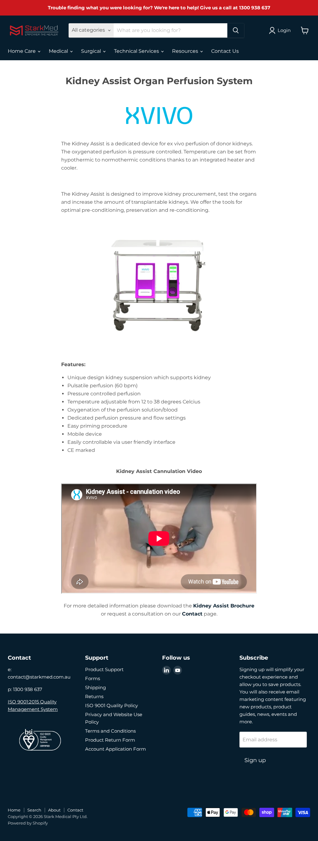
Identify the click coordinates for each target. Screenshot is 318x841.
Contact (192, 614)
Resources (185, 51)
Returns (94, 696)
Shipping (95, 687)
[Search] (235, 30)
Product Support (104, 669)
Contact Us (225, 51)
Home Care (22, 51)
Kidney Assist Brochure (223, 606)
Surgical (91, 51)
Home (14, 809)
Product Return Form (110, 740)
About (54, 809)
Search (34, 809)
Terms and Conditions (110, 731)
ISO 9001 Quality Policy (111, 705)
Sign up (255, 760)
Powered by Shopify (28, 823)
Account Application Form (115, 749)
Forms (92, 678)
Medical (59, 51)
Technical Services (137, 51)
